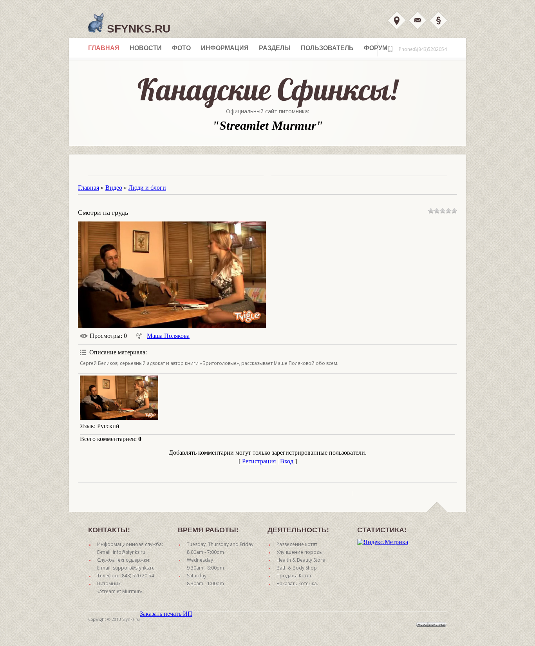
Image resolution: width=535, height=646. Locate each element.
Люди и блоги (147, 187)
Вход (396, 20)
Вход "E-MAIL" (417, 20)
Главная (103, 48)
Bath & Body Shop (297, 567)
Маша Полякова (168, 335)
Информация (225, 48)
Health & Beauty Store (301, 560)
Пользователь (327, 48)
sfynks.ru (137, 29)
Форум (375, 48)
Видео (113, 187)
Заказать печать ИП (166, 613)
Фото (181, 48)
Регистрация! (438, 20)
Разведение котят (297, 544)
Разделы (275, 48)
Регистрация (259, 461)
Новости (146, 48)
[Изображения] (119, 398)
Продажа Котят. (295, 575)
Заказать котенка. (297, 583)
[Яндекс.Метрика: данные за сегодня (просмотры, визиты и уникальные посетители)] (382, 542)
